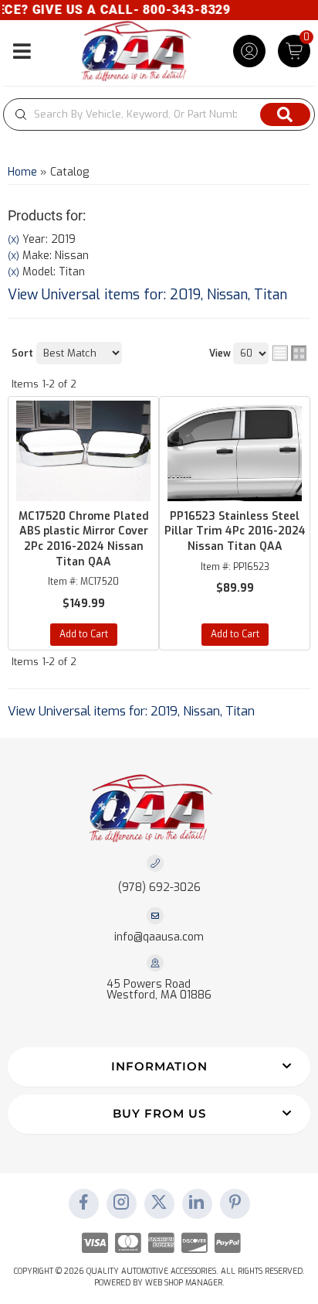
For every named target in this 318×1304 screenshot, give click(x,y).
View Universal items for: (147, 294)
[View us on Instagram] (121, 1203)
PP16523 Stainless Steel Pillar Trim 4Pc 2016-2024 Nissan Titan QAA (235, 531)
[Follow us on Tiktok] (197, 1203)
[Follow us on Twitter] (159, 1203)
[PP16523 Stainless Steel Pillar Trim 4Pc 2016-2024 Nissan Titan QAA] (235, 451)
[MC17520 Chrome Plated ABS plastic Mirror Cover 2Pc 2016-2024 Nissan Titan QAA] (83, 451)
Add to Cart (83, 634)
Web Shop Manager (183, 1283)
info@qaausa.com (159, 937)
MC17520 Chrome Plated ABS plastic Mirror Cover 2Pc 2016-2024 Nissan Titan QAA (84, 539)
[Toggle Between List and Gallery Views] (289, 352)
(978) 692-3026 (159, 887)
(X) (13, 240)
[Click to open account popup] (249, 51)
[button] (159, 114)
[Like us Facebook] (83, 1203)
